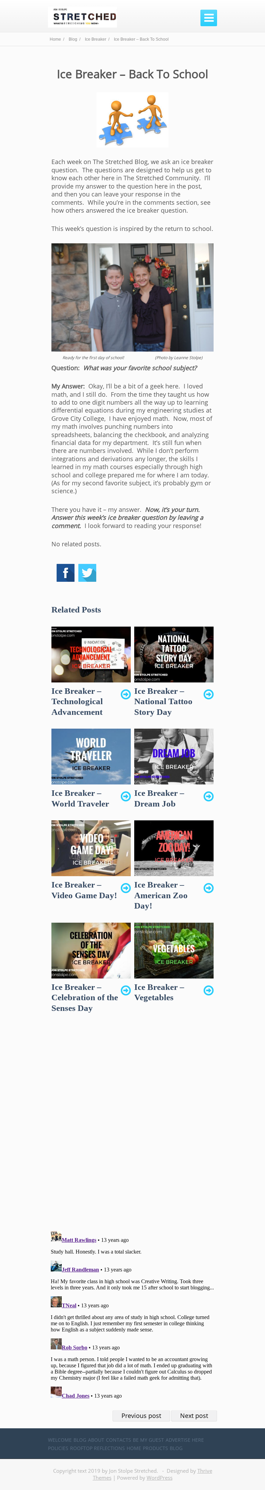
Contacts (118, 1440)
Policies (58, 1448)
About (96, 1440)
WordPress (160, 1477)
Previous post (141, 1415)
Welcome (60, 1440)
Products (155, 1448)
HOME (134, 1448)
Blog (79, 1440)
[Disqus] (132, 1128)
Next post (194, 1415)
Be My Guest (148, 1440)
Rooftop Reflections (97, 1448)
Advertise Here (185, 1440)
